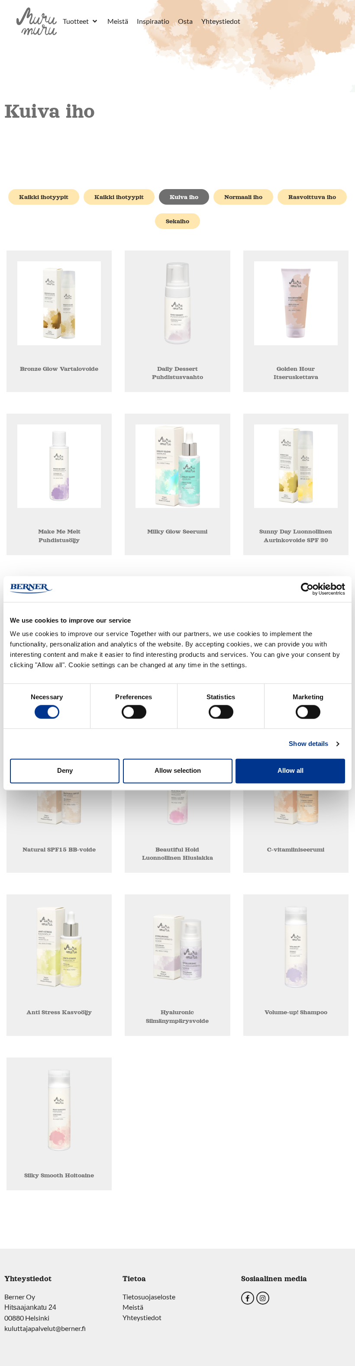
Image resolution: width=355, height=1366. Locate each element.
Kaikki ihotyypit (43, 196)
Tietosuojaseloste (149, 1296)
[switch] (134, 712)
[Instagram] (262, 1298)
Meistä (133, 1307)
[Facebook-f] (247, 1298)
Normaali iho (243, 196)
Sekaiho (177, 221)
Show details (308, 743)
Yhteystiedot (142, 1317)
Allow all (290, 771)
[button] (80, 21)
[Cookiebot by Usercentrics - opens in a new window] (307, 588)
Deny (65, 771)
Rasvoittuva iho (312, 196)
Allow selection (178, 771)
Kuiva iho (184, 196)
